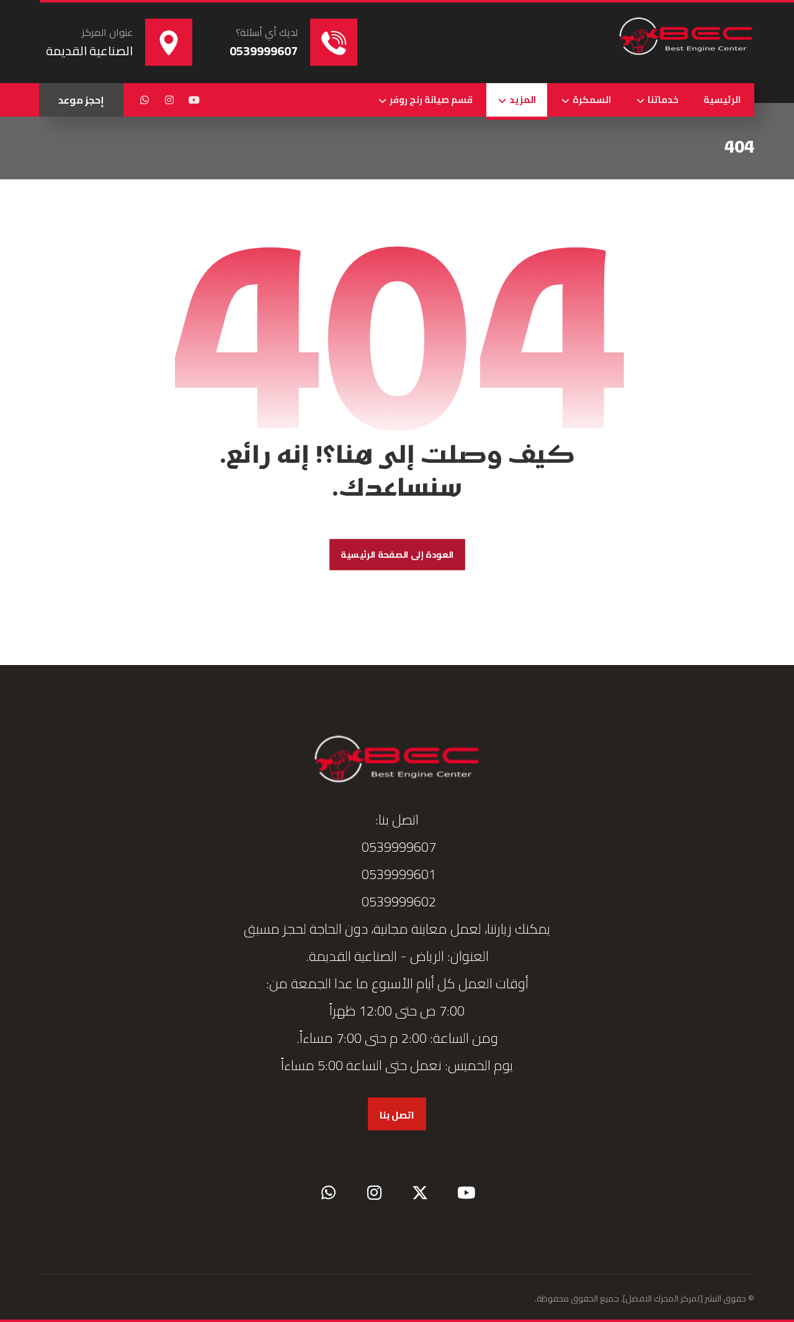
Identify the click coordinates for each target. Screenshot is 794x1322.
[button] (194, 99)
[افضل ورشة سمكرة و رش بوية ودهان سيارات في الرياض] (686, 37)
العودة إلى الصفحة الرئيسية (397, 555)
